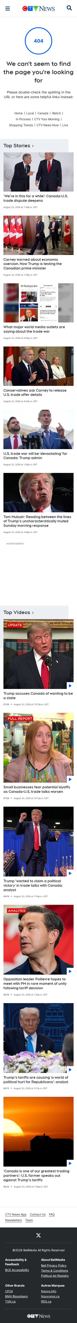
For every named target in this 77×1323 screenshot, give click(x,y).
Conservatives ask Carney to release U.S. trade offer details (35, 392)
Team (29, 1220)
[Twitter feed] (38, 1235)
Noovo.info (48, 1291)
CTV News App (16, 1214)
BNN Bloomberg (16, 1296)
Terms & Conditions (54, 1270)
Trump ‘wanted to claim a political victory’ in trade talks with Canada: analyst (33, 885)
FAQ (52, 1214)
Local (30, 113)
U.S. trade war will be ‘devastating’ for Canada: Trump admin (35, 456)
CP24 (9, 1291)
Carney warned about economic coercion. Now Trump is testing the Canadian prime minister (32, 264)
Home (19, 113)
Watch (56, 113)
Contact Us (38, 1214)
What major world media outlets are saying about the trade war (34, 329)
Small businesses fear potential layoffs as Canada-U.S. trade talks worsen (36, 789)
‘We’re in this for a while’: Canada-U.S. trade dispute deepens (35, 198)
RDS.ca (46, 1301)
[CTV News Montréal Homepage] (38, 8)
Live (65, 125)
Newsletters (13, 1220)
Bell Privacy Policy (54, 1265)
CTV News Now (48, 125)
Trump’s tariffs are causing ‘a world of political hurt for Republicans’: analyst (35, 1079)
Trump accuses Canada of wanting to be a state (38, 696)
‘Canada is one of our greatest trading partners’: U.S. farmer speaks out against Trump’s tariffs (36, 1175)
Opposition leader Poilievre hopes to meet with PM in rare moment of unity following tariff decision (35, 983)
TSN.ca (10, 1301)
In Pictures (23, 119)
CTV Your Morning (46, 119)
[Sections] (7, 8)
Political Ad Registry (55, 1275)
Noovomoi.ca (50, 1296)
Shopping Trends (21, 125)
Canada (42, 113)
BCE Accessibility (17, 1270)
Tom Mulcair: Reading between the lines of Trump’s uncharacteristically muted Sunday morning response (37, 521)
